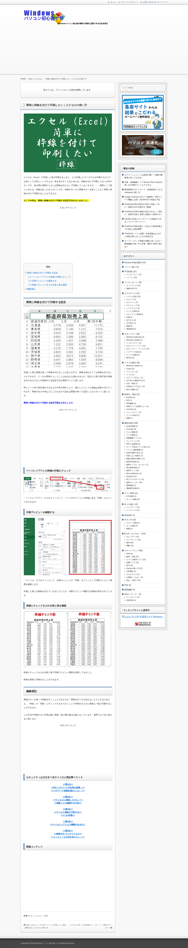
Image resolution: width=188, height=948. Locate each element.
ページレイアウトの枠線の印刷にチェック (49, 277)
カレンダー (130, 537)
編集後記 (30, 289)
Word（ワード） (131, 594)
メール (129, 375)
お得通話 (129, 571)
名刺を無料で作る (133, 453)
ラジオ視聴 (130, 435)
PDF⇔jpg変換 (132, 444)
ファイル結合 (131, 415)
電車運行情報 (131, 488)
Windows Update (133, 340)
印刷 (128, 317)
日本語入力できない (134, 386)
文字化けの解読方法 (134, 380)
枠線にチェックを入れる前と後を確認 (47, 285)
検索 (128, 326)
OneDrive (130, 476)
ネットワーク (131, 285)
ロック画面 (130, 526)
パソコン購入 (130, 267)
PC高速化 (128, 271)
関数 (128, 546)
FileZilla (129, 397)
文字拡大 (129, 323)
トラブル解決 (130, 363)
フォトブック (131, 441)
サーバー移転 (131, 499)
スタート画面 (131, 523)
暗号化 (129, 358)
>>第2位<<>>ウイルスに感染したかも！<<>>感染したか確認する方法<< (68, 800)
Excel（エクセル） (35, 916)
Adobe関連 (130, 426)
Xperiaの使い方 (132, 568)
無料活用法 (129, 423)
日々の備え (129, 504)
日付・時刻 (130, 383)
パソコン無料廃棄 (133, 450)
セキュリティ (130, 334)
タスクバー (130, 302)
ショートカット (132, 412)
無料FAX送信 (131, 462)
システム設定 (131, 296)
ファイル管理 (131, 311)
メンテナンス (131, 510)
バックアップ (131, 507)
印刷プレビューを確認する (42, 281)
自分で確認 (130, 389)
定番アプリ (130, 562)
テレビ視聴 (130, 432)
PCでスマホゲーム (133, 479)
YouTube (130, 409)
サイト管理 (129, 493)
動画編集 (128, 589)
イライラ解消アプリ (134, 560)
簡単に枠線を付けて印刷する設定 (41, 273)
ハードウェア (131, 308)
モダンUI (128, 520)
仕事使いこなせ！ (133, 577)
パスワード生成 (132, 352)
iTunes (129, 369)
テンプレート (131, 540)
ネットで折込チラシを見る (136, 447)
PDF (126, 585)
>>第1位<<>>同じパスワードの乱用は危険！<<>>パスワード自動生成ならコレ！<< (68, 787)
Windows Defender (134, 337)
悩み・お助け (131, 580)
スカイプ (129, 299)
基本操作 (128, 515)
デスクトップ (131, 305)
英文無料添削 (131, 468)
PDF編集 (129, 403)
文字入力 (129, 320)
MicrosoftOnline (132, 473)
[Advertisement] (94, 48)
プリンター (130, 372)
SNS (128, 554)
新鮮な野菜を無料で (134, 459)
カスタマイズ (130, 293)
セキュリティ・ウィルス (136, 349)
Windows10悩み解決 (133, 262)
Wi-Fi (128, 565)
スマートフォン (131, 550)
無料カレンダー (132, 482)
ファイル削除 (131, 355)
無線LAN (129, 288)
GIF (127, 400)
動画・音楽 (130, 557)
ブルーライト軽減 (133, 314)
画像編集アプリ (132, 438)
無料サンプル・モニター (136, 465)
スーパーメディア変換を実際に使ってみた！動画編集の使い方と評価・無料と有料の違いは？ (143, 244)
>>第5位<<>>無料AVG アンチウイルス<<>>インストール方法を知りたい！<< (68, 833)
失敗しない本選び (133, 456)
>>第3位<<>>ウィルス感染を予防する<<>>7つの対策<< (68, 812)
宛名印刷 (129, 600)
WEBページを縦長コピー (136, 406)
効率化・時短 (130, 394)
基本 (46, 916)
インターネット (132, 274)
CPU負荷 (130, 496)
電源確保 (129, 485)
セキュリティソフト (134, 346)
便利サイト (130, 471)
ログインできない (133, 378)
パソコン (129, 277)
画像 (128, 418)
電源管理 (129, 329)
